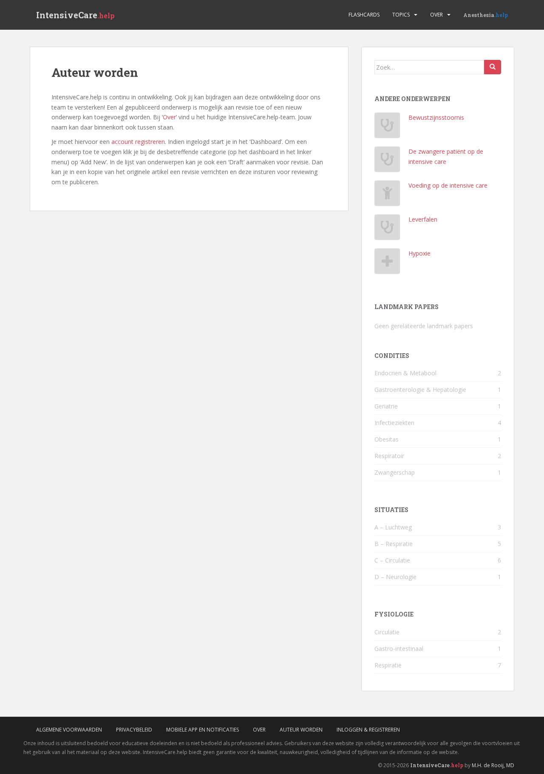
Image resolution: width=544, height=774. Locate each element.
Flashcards (364, 14)
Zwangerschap (394, 472)
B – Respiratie (393, 544)
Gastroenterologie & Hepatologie (420, 390)
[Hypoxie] (387, 263)
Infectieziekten (394, 423)
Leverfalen (422, 219)
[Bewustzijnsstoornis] (387, 128)
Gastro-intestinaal (398, 649)
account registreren (138, 142)
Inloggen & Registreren (368, 729)
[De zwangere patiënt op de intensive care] (387, 162)
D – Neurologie (395, 577)
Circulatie (387, 632)
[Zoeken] (492, 67)
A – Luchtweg (393, 527)
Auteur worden (301, 729)
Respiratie (388, 665)
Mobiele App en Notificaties (202, 729)
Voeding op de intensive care (447, 185)
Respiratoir (389, 456)
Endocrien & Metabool (405, 373)
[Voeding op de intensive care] (387, 195)
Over (436, 14)
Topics (401, 14)
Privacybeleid (134, 729)
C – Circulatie (392, 560)
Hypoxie (419, 253)
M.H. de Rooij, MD (493, 765)
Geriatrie (386, 406)
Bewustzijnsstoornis (436, 117)
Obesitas (386, 439)
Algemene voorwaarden (69, 729)
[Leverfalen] (387, 229)
